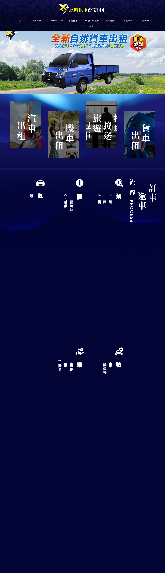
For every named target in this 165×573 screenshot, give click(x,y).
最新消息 (110, 20)
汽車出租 (37, 20)
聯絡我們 (146, 20)
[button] (4, 59)
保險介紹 (73, 20)
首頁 (19, 20)
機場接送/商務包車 (91, 23)
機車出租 (55, 20)
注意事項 (128, 20)
